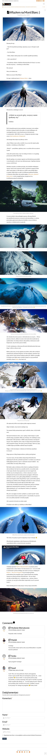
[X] (38, 1)
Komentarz (7, 698)
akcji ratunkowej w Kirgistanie (17, 136)
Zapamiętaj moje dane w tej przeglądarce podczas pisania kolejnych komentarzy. (23, 735)
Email (5, 722)
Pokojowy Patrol (24, 78)
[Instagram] (42, 1)
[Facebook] (37, 1)
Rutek (17, 359)
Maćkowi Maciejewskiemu (22, 566)
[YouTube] (41, 1)
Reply (4, 630)
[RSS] (44, 1)
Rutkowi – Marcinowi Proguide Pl (15, 572)
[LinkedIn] (40, 1)
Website (5, 729)
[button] (44, 4)
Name (5, 715)
